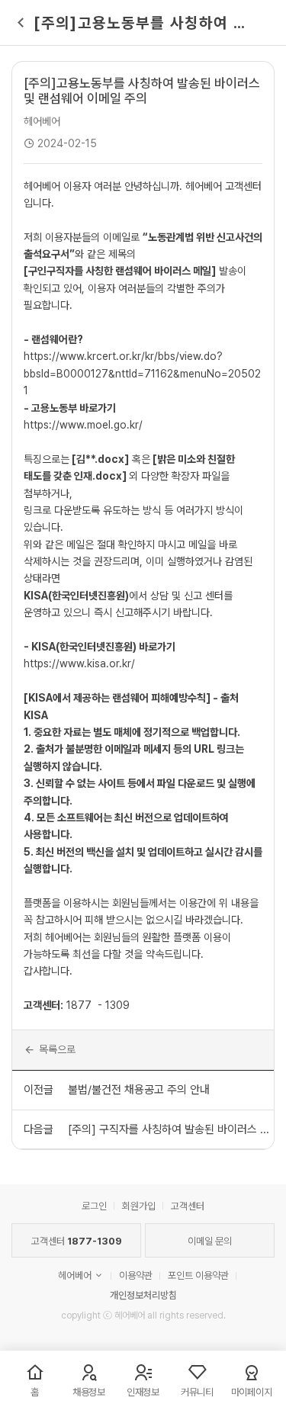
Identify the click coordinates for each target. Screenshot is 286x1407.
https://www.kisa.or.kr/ (79, 663)
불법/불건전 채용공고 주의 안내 (139, 1090)
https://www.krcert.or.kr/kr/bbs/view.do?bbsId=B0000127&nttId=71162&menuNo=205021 (142, 373)
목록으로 (57, 1049)
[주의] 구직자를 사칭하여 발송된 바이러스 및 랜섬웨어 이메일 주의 (170, 1129)
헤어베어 (42, 121)
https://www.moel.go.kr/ (83, 425)
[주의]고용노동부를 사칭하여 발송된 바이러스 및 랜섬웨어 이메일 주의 (142, 90)
